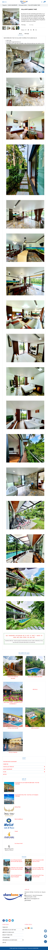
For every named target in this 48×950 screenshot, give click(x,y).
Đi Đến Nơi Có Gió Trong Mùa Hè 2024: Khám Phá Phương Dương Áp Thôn (17, 868)
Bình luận (27, 33)
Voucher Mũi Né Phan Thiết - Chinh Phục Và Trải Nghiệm (26, 794)
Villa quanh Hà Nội (23, 5)
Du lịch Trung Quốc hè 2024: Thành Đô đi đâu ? (38, 860)
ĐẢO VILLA (35, 689)
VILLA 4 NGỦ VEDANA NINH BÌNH (35, 676)
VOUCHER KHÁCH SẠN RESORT (10, 761)
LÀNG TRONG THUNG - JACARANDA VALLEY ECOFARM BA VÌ (12, 703)
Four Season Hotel (18, 843)
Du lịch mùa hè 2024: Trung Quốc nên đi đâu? (37, 876)
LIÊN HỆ (4, 942)
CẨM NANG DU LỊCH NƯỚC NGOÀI (9, 940)
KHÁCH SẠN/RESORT (12, 5)
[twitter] (6, 920)
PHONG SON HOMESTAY (13, 676)
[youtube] (9, 920)
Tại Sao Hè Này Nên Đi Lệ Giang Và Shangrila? (16, 876)
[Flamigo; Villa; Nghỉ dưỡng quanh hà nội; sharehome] (10, 16)
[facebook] (3, 920)
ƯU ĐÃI (4, 771)
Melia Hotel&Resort (19, 819)
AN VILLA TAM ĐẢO (13, 752)
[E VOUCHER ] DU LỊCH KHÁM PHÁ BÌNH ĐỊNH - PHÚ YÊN (27, 782)
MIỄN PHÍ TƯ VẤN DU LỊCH (8, 932)
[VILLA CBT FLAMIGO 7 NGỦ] (24, 1)
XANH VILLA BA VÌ (35, 728)
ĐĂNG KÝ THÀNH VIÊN (7, 934)
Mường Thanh (17, 807)
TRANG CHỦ (5, 927)
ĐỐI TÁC (5, 774)
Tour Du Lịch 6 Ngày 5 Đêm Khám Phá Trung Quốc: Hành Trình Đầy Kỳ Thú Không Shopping (38, 868)
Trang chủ (4, 5)
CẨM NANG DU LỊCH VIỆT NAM (9, 929)
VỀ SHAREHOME (6, 937)
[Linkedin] (31, 30)
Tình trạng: (23, 24)
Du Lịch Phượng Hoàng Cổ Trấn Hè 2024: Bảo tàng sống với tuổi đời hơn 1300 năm (17, 860)
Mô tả (20, 33)
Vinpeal (16, 831)
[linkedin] (12, 920)
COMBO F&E (5, 764)
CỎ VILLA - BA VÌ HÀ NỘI (13, 728)
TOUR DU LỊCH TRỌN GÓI (8, 766)
